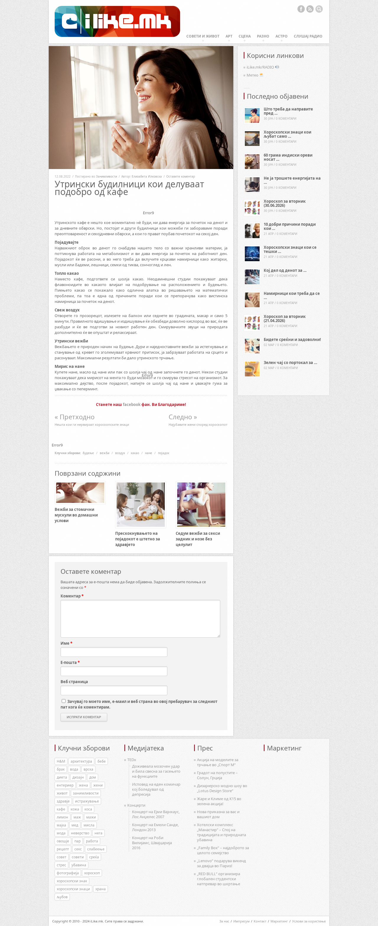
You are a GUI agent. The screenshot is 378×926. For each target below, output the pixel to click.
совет (61, 857)
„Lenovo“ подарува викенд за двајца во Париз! (221, 863)
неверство (80, 833)
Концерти (136, 805)
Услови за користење (309, 921)
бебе (101, 761)
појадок (163, 453)
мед (74, 825)
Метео (253, 75)
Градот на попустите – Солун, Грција (217, 775)
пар (77, 841)
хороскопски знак (72, 880)
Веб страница (74, 681)
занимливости (86, 793)
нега (98, 833)
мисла (89, 825)
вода (74, 769)
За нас (224, 921)
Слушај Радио (308, 36)
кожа (75, 809)
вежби (104, 453)
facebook (132, 404)
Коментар (72, 596)
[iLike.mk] (117, 22)
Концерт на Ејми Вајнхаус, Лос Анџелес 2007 (156, 814)
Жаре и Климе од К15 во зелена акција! (219, 801)
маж (77, 817)
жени (98, 785)
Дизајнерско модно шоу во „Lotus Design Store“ (222, 788)
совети (78, 857)
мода (61, 833)
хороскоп (92, 872)
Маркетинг (279, 921)
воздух (120, 453)
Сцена (245, 36)
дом (92, 777)
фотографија (68, 872)
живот (62, 793)
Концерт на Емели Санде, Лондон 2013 (155, 827)
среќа (94, 857)
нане (148, 453)
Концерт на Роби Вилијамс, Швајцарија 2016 (152, 842)
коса (88, 809)
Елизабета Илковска (147, 176)
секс (78, 849)
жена (83, 785)
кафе (61, 809)
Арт (229, 36)
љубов (62, 896)
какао (135, 453)
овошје (63, 841)
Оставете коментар (180, 176)
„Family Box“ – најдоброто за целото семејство (223, 850)
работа (92, 841)
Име (66, 643)
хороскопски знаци (73, 888)
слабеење (96, 849)
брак (61, 769)
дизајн (78, 777)
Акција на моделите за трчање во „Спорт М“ (217, 762)
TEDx (131, 759)
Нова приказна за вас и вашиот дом (218, 814)
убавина (78, 864)
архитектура (81, 761)
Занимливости (106, 176)
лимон (62, 817)
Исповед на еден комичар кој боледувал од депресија (156, 789)
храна (100, 888)
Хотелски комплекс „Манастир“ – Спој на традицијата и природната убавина (221, 832)
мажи (91, 817)
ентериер (65, 785)
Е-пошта (70, 662)
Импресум (241, 921)
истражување (87, 801)
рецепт (63, 849)
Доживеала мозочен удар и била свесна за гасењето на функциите (156, 771)
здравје (63, 801)
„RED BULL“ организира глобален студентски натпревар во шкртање (218, 878)
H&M (61, 761)
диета (62, 777)
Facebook (301, 9)
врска (88, 769)
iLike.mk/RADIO (261, 67)
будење (88, 453)
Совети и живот (202, 36)
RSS (310, 9)
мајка (61, 825)
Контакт (260, 921)
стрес (61, 864)
